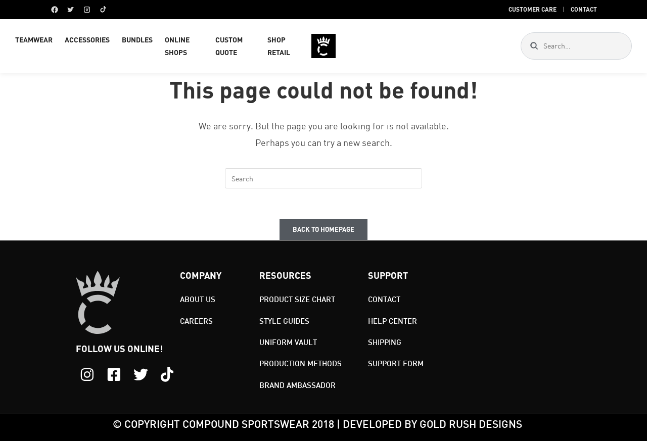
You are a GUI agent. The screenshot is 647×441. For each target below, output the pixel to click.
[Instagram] (86, 9)
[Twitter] (70, 9)
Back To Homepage (323, 229)
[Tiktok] (167, 374)
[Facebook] (54, 9)
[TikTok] (103, 9)
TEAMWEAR (34, 39)
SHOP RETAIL (278, 46)
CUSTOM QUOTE (229, 46)
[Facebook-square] (114, 374)
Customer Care (533, 9)
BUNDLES (137, 39)
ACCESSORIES (87, 39)
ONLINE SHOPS (177, 46)
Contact (584, 9)
